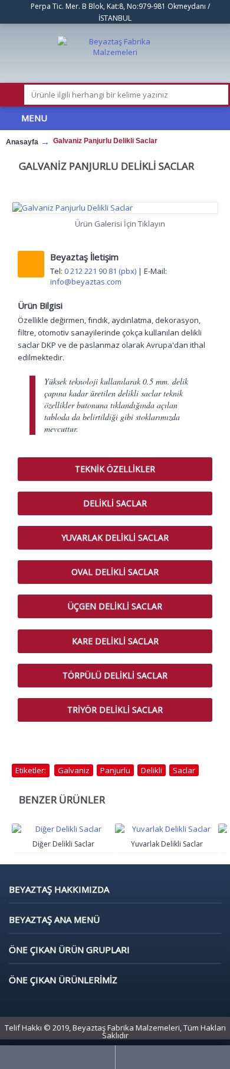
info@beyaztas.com (85, 281)
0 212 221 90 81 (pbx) (100, 271)
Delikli (151, 770)
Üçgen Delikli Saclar (115, 606)
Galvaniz (74, 770)
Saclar (184, 770)
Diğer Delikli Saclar (63, 844)
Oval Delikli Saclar (115, 571)
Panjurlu (115, 770)
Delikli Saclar (115, 503)
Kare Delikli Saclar (115, 641)
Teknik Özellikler (115, 468)
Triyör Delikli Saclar (115, 709)
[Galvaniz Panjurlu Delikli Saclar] (115, 208)
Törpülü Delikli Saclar (115, 675)
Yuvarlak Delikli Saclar (115, 537)
